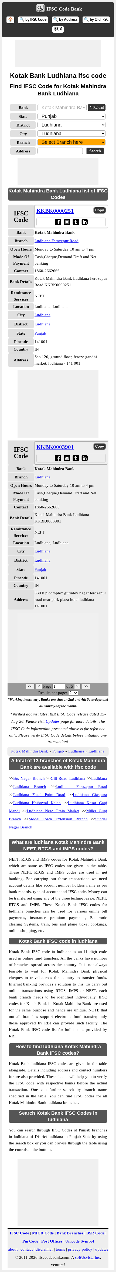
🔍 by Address (65, 20)
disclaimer (44, 1249)
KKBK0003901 (55, 447)
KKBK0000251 (55, 211)
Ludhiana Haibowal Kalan (37, 803)
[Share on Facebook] (57, 221)
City (23, 134)
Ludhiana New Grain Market (53, 811)
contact (27, 1249)
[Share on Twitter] (75, 221)
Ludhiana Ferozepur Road (57, 241)
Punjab (40, 333)
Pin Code (30, 1241)
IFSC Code (19, 1233)
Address (23, 151)
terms (60, 1249)
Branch (23, 142)
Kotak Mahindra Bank (29, 751)
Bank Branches (70, 1233)
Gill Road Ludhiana (68, 778)
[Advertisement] (58, 53)
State (23, 116)
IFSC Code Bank (64, 9)
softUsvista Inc (87, 1257)
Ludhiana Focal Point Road (39, 794)
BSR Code (95, 1233)
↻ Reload (97, 107)
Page (47, 686)
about (13, 1249)
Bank (23, 107)
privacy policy (80, 1249)
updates (101, 1249)
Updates (53, 721)
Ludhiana (42, 315)
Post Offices (51, 1241)
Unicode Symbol (79, 1241)
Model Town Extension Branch (58, 819)
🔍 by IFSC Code (33, 20)
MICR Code (43, 1233)
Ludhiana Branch (29, 786)
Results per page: (52, 693)
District (23, 125)
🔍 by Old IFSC (96, 20)
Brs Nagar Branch (29, 778)
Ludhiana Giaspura (90, 794)
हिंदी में (58, 29)
